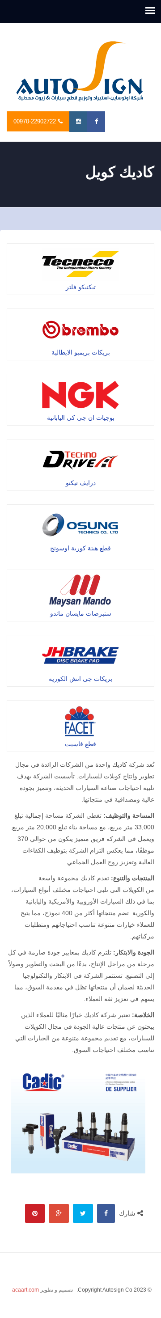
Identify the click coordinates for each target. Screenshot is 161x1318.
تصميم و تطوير (42, 1290)
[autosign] (80, 71)
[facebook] (96, 121)
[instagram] (78, 121)
